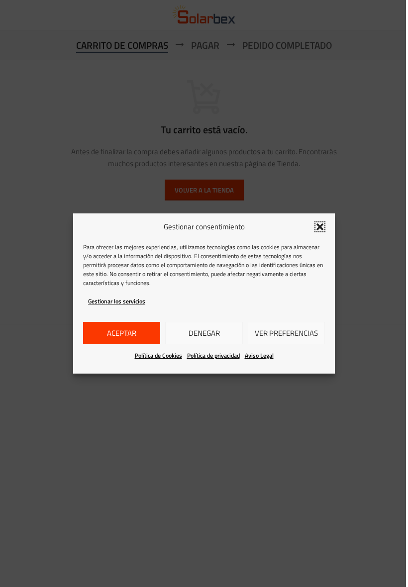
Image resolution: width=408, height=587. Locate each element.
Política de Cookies (158, 355)
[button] (320, 227)
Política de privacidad (213, 355)
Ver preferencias (286, 333)
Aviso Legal (259, 355)
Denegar (204, 333)
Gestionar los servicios (116, 301)
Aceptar (121, 333)
